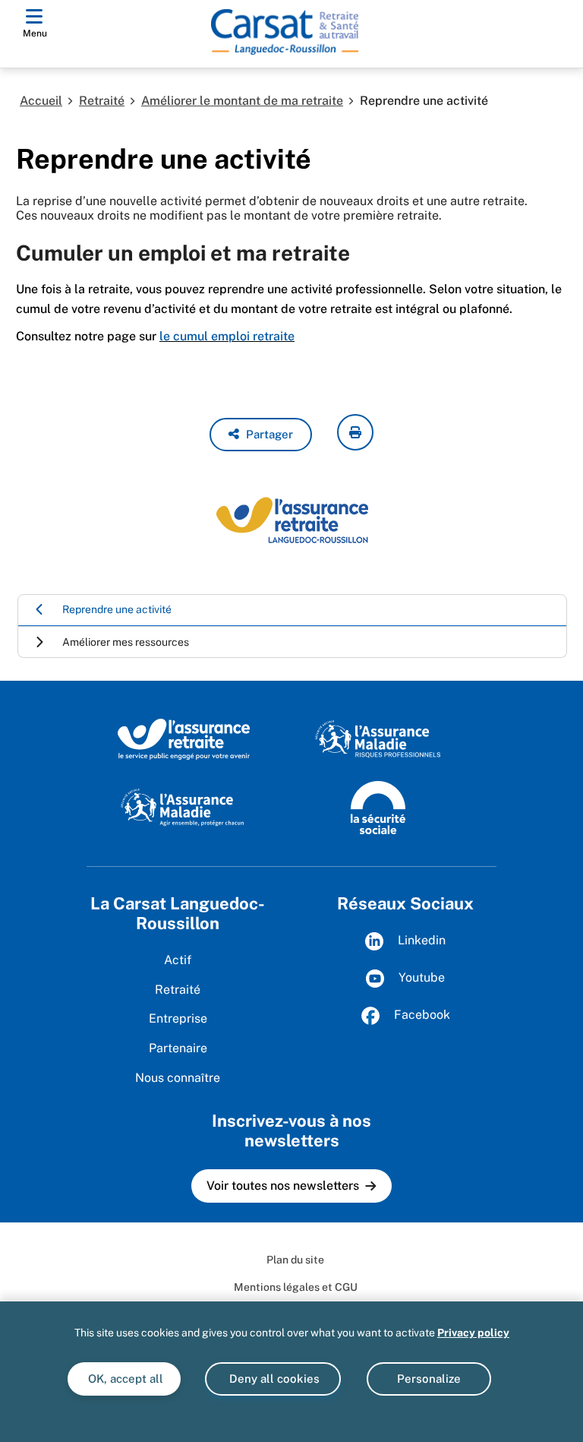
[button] (261, 434)
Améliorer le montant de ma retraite (242, 100)
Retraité (101, 100)
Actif (177, 960)
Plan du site (295, 1260)
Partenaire (178, 1048)
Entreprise (178, 1018)
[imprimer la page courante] (355, 432)
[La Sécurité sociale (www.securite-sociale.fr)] (378, 806)
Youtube (420, 977)
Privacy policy (473, 1333)
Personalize (429, 1378)
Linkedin (420, 940)
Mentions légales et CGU (296, 1287)
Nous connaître (177, 1077)
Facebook (420, 1014)
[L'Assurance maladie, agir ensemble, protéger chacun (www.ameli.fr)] (184, 806)
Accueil (41, 100)
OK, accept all (124, 1378)
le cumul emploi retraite (227, 336)
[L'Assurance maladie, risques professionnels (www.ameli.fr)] (377, 738)
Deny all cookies (273, 1378)
